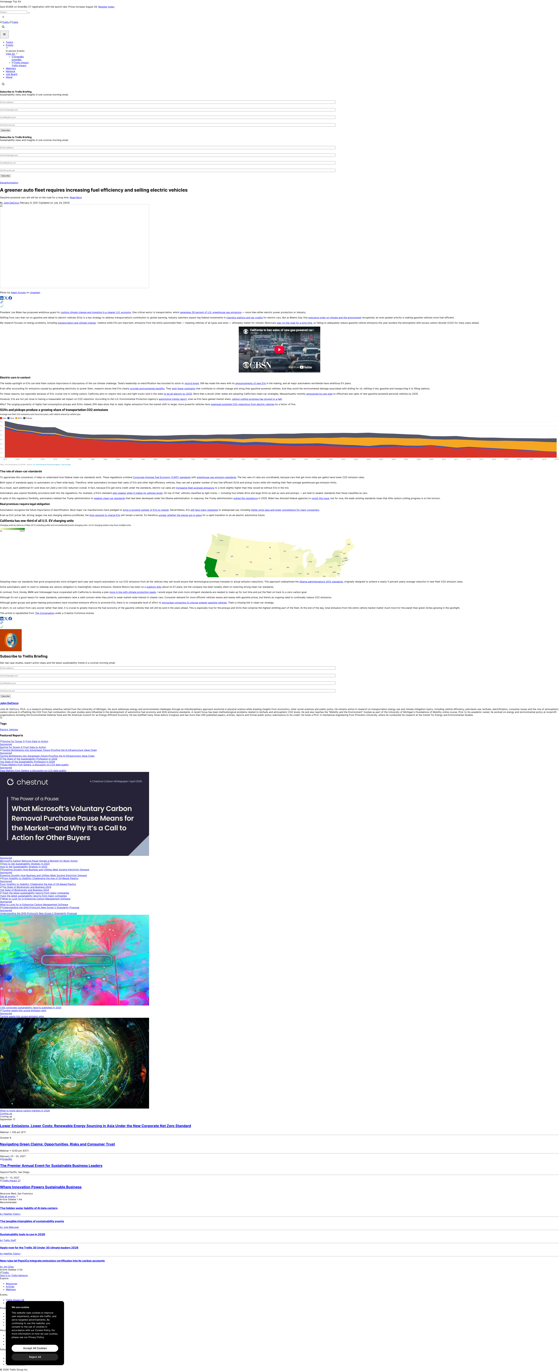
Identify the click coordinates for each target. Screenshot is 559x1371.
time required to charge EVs (104, 515)
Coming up (6, 1113)
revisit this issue (320, 498)
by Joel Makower (9, 1227)
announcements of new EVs (250, 383)
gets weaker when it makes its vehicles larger (138, 493)
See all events (8, 1196)
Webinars (11, 68)
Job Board (11, 74)
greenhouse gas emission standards (216, 477)
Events (9, 45)
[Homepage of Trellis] (4, 1272)
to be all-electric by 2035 (178, 393)
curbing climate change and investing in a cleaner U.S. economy (96, 312)
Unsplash (35, 292)
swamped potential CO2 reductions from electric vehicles (242, 404)
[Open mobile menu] (4, 34)
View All (10, 53)
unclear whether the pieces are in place (180, 515)
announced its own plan (319, 393)
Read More (76, 197)
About (9, 77)
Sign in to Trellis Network (14, 1275)
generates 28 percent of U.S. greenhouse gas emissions (211, 312)
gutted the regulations (245, 498)
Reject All (35, 1356)
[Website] (279, 304)
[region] (35, 1333)
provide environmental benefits (147, 388)
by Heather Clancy (10, 1213)
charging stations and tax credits (244, 317)
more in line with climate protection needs (132, 592)
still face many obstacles (204, 509)
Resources (11, 1283)
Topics (9, 42)
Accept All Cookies (35, 1348)
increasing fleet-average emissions (195, 487)
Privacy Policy (36, 1337)
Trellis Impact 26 (15, 1299)
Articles (10, 1286)
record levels (192, 383)
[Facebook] (10, 298)
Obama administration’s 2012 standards (321, 581)
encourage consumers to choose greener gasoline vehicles (194, 602)
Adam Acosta (18, 292)
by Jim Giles (7, 1266)
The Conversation (44, 613)
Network (10, 71)
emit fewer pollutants (183, 388)
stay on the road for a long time (294, 322)
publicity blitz (154, 586)
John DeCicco (11, 202)
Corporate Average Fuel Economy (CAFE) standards (162, 477)
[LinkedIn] (2, 298)
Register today (106, 6)
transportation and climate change (77, 322)
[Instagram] (5, 1352)
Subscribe (5, 130)
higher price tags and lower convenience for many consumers (285, 509)
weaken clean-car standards (109, 498)
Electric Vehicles (9, 729)
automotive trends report (173, 399)
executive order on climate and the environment (334, 317)
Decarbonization (9, 182)
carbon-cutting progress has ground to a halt (257, 399)
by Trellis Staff (8, 1240)
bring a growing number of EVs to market (146, 509)
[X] (6, 298)
